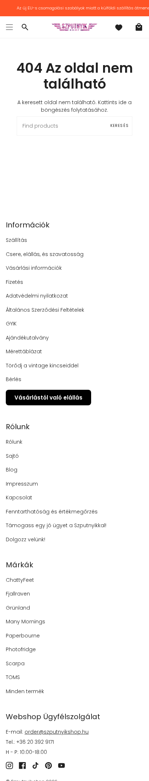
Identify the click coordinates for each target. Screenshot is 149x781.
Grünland (18, 607)
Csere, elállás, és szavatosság (45, 254)
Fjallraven (18, 593)
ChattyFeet (20, 580)
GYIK (11, 323)
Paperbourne (23, 635)
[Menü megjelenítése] (9, 27)
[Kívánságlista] (118, 27)
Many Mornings (25, 621)
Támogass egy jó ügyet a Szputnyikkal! (56, 525)
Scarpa (15, 663)
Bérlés (13, 379)
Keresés (119, 125)
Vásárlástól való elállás (48, 397)
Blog (11, 469)
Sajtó (12, 456)
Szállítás (16, 240)
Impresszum (22, 483)
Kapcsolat (19, 497)
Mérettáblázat (24, 351)
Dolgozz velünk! (25, 539)
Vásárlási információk (34, 268)
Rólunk (14, 441)
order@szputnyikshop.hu (57, 731)
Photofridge (21, 649)
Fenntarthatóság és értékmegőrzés (52, 511)
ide (123, 102)
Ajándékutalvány (27, 337)
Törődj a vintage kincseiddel (42, 365)
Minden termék (25, 691)
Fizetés (14, 282)
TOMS (13, 677)
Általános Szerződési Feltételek (45, 309)
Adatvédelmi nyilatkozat (37, 295)
